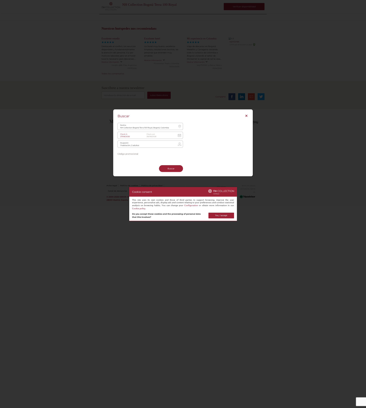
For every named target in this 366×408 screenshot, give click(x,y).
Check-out (151, 134)
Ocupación (124, 143)
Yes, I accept (221, 215)
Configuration (191, 205)
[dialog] (183, 204)
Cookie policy (138, 209)
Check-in (123, 134)
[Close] (246, 116)
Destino (123, 125)
